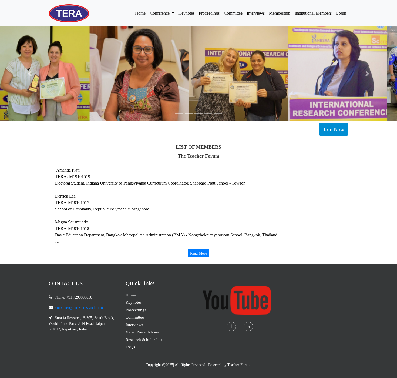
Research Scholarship (144, 339)
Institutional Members (313, 13)
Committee (233, 13)
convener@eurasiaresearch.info (79, 308)
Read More (198, 253)
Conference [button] (160, 13)
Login (341, 13)
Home (141, 13)
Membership (279, 13)
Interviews (256, 13)
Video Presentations (142, 332)
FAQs (130, 347)
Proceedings (209, 13)
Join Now (333, 129)
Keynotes (186, 13)
